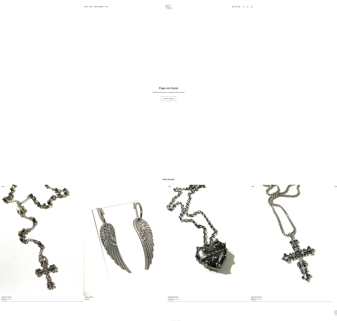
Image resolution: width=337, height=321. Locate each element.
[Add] (80, 293)
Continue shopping (168, 98)
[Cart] (251, 7)
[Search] (244, 7)
